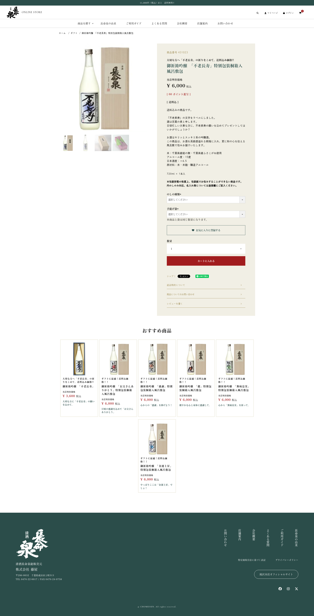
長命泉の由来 (108, 23)
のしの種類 (174, 194)
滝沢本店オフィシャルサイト (276, 574)
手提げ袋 (173, 209)
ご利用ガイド (134, 23)
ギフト (74, 33)
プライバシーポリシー (286, 560)
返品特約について (176, 285)
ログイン (290, 13)
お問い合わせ (225, 23)
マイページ (272, 13)
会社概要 (182, 23)
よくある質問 (159, 23)
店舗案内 (202, 23)
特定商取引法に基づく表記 (252, 560)
